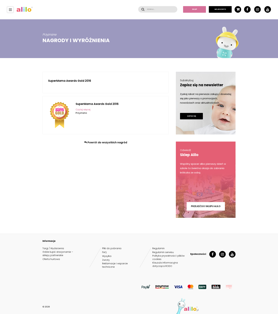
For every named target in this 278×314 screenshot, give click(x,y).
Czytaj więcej (83, 109)
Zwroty (106, 260)
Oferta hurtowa (51, 259)
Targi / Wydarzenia (53, 248)
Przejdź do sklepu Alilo (206, 206)
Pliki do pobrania (111, 248)
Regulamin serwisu (163, 252)
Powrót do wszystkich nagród (107, 142)
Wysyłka (106, 256)
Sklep (194, 9)
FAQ (104, 252)
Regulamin (158, 248)
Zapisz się (191, 116)
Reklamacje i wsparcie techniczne (115, 265)
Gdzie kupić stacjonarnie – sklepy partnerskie (57, 253)
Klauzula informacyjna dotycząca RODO (165, 264)
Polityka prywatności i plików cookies (168, 257)
